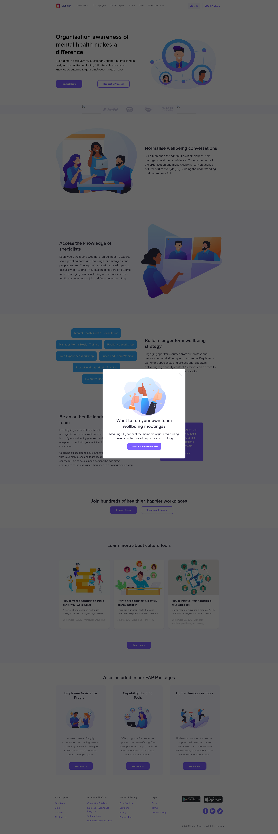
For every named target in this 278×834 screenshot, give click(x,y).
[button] (144, 446)
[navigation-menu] (180, 374)
